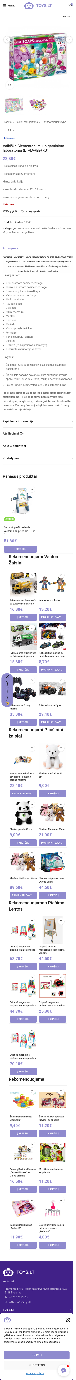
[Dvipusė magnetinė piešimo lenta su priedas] (23, 929)
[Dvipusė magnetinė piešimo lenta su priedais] (23, 985)
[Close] (7, 676)
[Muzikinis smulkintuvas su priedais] (52, 1152)
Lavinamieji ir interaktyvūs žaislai (36, 228)
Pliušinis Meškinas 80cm (52, 829)
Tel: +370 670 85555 (16, 1297)
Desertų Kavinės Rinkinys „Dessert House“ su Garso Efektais (23, 1172)
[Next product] (14, 130)
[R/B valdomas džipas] (52, 688)
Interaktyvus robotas (49, 600)
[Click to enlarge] (10, 85)
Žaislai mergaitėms (27, 121)
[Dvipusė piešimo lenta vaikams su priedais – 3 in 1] (20, 500)
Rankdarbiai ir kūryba (54, 121)
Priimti (37, 1355)
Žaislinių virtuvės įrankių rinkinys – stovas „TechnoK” (51, 1228)
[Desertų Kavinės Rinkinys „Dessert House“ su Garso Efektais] (23, 1152)
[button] (68, 1320)
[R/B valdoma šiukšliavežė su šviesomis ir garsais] (23, 636)
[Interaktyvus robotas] (52, 583)
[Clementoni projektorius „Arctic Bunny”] (52, 862)
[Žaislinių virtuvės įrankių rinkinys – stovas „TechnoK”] (52, 1208)
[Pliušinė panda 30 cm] (23, 812)
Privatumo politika (35, 1373)
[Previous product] (5, 130)
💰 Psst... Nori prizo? (7, 693)
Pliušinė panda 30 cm (21, 829)
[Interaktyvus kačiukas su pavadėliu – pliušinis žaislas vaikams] (23, 756)
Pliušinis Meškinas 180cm (23, 878)
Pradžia (7, 121)
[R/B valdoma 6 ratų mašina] (23, 688)
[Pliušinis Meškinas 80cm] (52, 812)
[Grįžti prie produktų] (9, 130)
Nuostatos (37, 1365)
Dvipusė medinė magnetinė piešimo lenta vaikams (52, 949)
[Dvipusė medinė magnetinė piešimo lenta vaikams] (52, 929)
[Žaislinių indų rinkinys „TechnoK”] (23, 1100)
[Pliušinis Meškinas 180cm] (23, 862)
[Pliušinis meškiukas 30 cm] (52, 756)
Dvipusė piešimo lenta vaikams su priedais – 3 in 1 (19, 531)
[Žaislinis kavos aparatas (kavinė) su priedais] (52, 1100)
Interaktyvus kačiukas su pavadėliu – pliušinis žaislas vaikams (22, 776)
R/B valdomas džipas (50, 705)
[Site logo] (38, 5)
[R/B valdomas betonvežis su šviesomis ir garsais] (23, 583)
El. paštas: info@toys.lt (18, 1302)
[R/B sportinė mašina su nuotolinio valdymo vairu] (52, 636)
